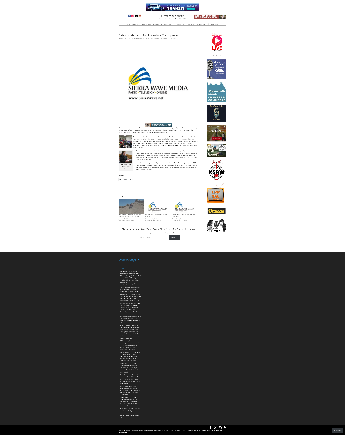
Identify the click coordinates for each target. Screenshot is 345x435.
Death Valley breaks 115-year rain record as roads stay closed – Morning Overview (130, 411)
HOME (128, 24)
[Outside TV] (217, 213)
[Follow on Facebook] (129, 16)
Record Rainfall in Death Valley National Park (129, 415)
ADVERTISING (201, 24)
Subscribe (174, 237)
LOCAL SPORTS (146, 24)
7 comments (172, 38)
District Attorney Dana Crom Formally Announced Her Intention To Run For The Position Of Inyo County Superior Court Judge (130, 334)
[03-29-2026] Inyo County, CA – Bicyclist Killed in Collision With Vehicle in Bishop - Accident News (130, 285)
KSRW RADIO (177, 24)
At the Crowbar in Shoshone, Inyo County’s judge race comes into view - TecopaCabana (130, 327)
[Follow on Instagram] (132, 16)
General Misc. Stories (142, 38)
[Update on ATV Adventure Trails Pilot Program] (157, 206)
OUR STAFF (191, 24)
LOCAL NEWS (136, 24)
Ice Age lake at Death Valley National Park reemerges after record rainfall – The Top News (129, 388)
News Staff (123, 38)
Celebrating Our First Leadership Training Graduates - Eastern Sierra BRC (130, 354)
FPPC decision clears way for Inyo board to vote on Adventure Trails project (130, 215)
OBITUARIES (167, 24)
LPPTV (184, 24)
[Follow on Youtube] (140, 16)
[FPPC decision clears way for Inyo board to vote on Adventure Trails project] (131, 206)
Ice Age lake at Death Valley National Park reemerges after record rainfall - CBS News (129, 400)
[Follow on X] (136, 16)
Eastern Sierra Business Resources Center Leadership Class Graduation (128, 359)
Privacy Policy (206, 430)
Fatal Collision (135, 300)
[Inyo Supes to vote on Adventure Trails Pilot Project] (184, 206)
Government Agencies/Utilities (159, 38)
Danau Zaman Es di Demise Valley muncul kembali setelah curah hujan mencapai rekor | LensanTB (130, 377)
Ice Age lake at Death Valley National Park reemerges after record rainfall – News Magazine (129, 366)
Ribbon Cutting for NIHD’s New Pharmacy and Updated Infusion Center (129, 347)
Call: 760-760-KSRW (212, 24)
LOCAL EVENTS (157, 24)
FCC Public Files (216, 55)
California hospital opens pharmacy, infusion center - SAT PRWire (129, 343)
